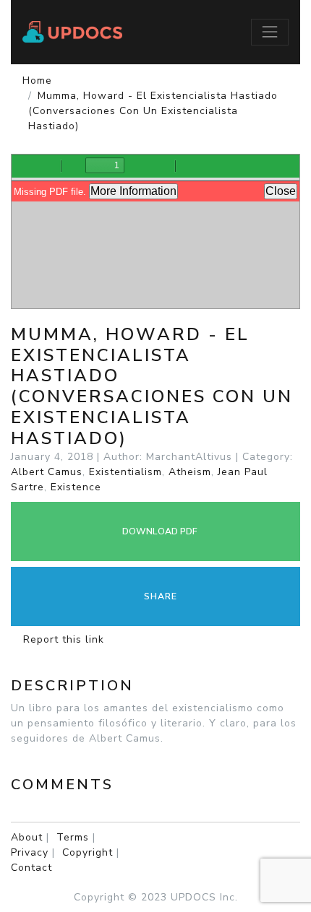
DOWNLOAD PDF (158, 531)
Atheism (190, 472)
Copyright (87, 852)
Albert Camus (46, 472)
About (27, 837)
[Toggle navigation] (270, 32)
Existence (76, 487)
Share (159, 596)
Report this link (62, 639)
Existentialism (125, 472)
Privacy (29, 852)
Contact (31, 867)
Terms (72, 837)
